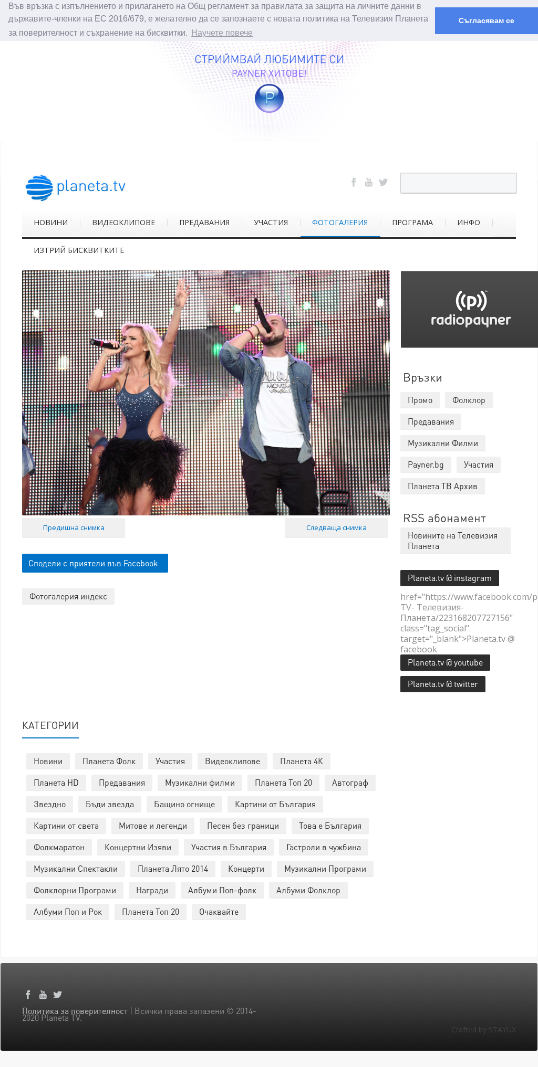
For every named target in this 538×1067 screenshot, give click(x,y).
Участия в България (228, 846)
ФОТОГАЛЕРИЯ (340, 222)
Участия (170, 760)
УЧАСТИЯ (271, 222)
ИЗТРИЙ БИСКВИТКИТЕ (79, 250)
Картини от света (66, 825)
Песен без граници (243, 825)
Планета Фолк (109, 760)
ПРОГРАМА (412, 222)
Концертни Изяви (138, 846)
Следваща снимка (336, 527)
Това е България (330, 825)
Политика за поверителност (75, 1010)
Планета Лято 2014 (173, 868)
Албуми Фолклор (308, 889)
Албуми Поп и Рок (68, 911)
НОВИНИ (51, 222)
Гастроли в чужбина (323, 846)
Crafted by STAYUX (483, 1029)
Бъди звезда (110, 803)
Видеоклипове (232, 760)
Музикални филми (200, 782)
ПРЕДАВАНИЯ (204, 222)
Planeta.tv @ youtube (445, 662)
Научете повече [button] (222, 32)
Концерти (246, 868)
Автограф (350, 782)
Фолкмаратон (59, 846)
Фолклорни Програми (75, 889)
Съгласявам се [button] (486, 20)
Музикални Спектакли (76, 868)
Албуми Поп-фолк (222, 889)
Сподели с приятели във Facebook (93, 562)
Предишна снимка (74, 527)
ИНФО (468, 222)
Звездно (50, 803)
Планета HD (56, 782)
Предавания (122, 782)
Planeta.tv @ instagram (450, 577)
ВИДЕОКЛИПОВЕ (123, 222)
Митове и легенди (153, 825)
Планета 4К (301, 760)
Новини (48, 760)
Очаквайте (219, 911)
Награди (152, 889)
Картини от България (275, 803)
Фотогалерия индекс (68, 595)
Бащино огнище (184, 803)
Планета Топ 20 (283, 782)
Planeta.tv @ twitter (443, 683)
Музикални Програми (325, 868)
